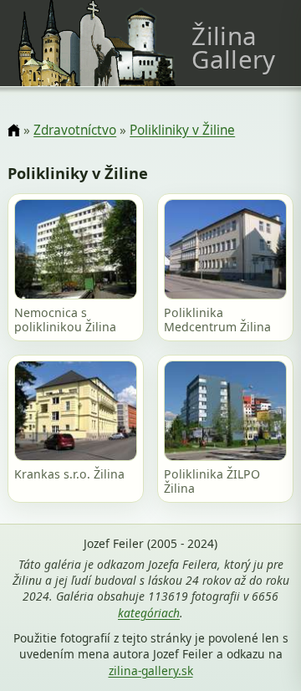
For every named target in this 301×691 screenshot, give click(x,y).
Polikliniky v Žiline (182, 130)
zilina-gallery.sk (151, 670)
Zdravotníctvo (74, 130)
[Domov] (14, 131)
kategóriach (149, 613)
